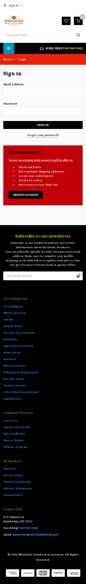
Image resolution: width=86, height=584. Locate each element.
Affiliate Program (15, 447)
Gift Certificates (14, 434)
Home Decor (12, 352)
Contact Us (10, 420)
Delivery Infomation (17, 488)
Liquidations (12, 398)
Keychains (10, 339)
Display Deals (12, 326)
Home (7, 59)
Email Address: (13, 84)
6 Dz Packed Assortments (21, 392)
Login (22, 59)
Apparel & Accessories (18, 346)
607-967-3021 (74, 48)
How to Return (13, 440)
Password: (10, 103)
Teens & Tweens (14, 385)
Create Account (26, 195)
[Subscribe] (78, 275)
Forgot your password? (43, 135)
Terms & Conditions (17, 482)
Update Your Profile (16, 427)
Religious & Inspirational (20, 372)
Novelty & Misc (14, 379)
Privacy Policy (12, 475)
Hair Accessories (14, 365)
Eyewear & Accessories (19, 332)
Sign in (14, 5)
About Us (9, 468)
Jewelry (8, 319)
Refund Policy (13, 495)
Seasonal (9, 359)
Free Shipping (12, 306)
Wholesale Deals (14, 313)
